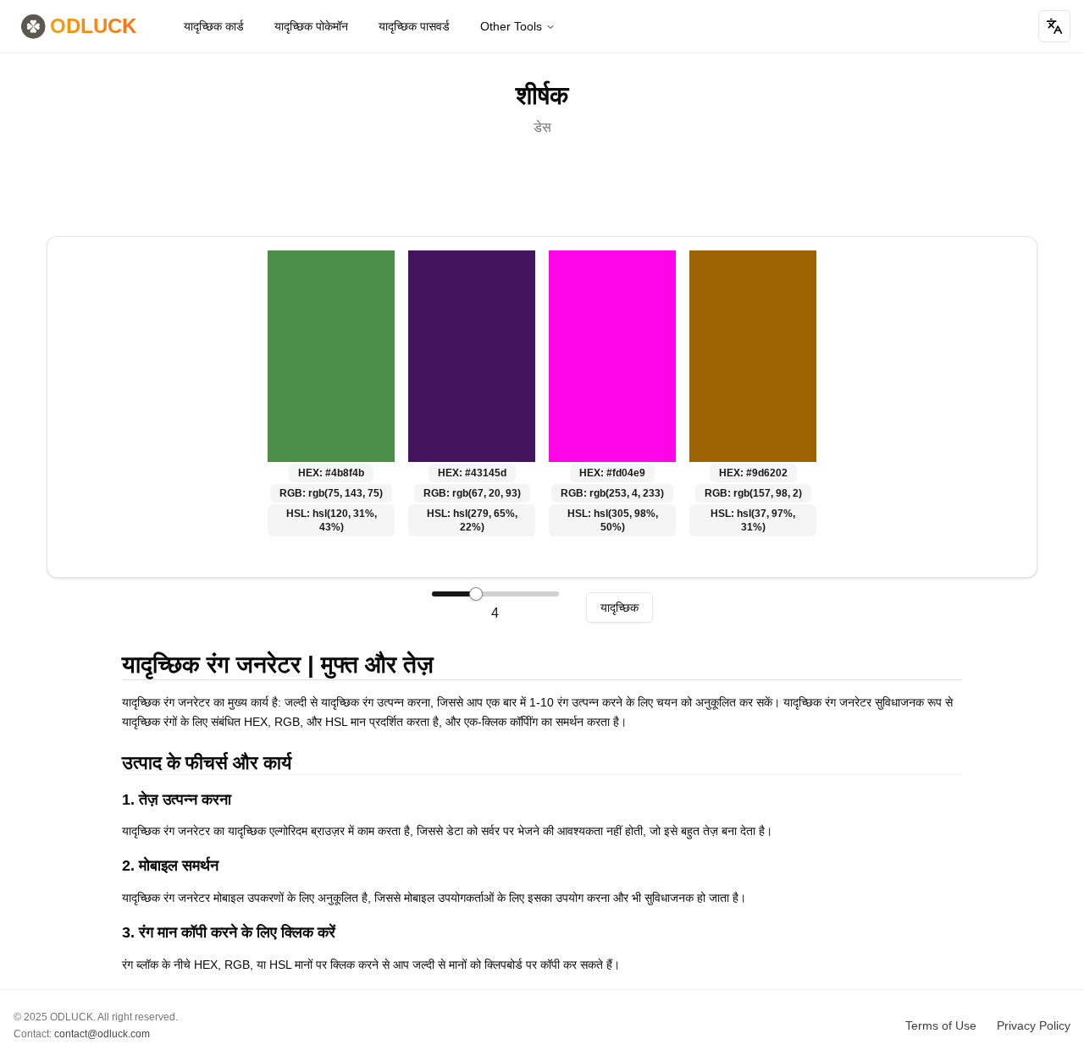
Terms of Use (940, 1025)
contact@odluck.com (102, 1034)
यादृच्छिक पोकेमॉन (311, 26)
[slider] (476, 594)
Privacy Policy (1033, 1025)
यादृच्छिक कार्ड (214, 26)
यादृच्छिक (619, 607)
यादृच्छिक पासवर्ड (414, 26)
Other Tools (511, 26)
